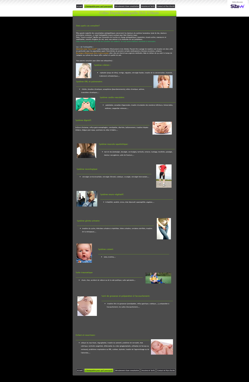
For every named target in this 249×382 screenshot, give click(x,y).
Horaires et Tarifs (147, 6)
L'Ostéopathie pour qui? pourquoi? (98, 6)
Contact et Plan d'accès (165, 6)
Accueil (79, 6)
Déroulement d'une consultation (127, 6)
